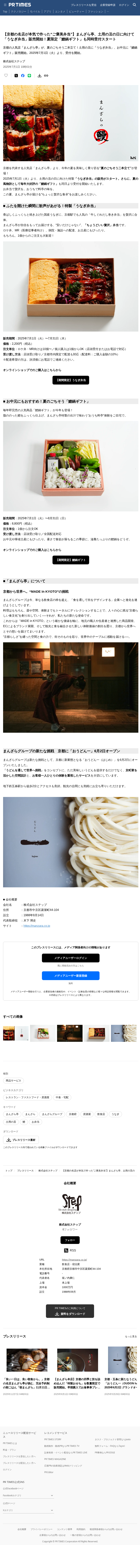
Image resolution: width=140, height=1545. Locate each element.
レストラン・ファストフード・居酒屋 (27, 1097)
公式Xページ (9, 1503)
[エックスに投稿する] (16, 76)
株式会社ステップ (47, 1170)
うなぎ (115, 1114)
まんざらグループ (52, 1114)
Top (5, 11)
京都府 (73, 1114)
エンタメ (60, 11)
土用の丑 (11, 1121)
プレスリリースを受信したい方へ (19, 1456)
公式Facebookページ (13, 1488)
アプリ (47, 11)
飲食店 (101, 1114)
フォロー (70, 1240)
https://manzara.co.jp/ (74, 1259)
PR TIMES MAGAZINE (55, 1459)
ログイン (124, 5)
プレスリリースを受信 (83, 5)
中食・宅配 (62, 1097)
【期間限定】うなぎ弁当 (71, 380)
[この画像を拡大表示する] (16, 1033)
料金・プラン (9, 1449)
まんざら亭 (12, 1114)
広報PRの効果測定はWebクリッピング (63, 1465)
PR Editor (48, 1472)
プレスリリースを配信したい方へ (19, 1462)
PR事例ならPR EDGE (105, 1452)
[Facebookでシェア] (23, 76)
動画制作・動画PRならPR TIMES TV (61, 1446)
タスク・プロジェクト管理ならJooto (113, 1439)
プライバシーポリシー (41, 1529)
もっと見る (131, 1336)
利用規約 (81, 1529)
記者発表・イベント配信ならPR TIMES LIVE (65, 1452)
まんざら (30, 1114)
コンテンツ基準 (64, 1529)
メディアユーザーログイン (70, 957)
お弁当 (35, 1121)
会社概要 (22, 1529)
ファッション (95, 11)
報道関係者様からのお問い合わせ (106, 1529)
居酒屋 (87, 1114)
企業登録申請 (107, 5)
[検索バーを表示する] (134, 4)
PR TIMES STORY (52, 1439)
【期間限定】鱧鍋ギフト (71, 559)
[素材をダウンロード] (39, 76)
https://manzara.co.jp (37, 925)
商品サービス (13, 1080)
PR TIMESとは (10, 1443)
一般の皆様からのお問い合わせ (85, 1535)
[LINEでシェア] (29, 76)
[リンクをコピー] (46, 76)
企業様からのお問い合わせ (52, 1535)
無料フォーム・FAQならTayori (110, 1446)
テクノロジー (18, 11)
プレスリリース (25, 1170)
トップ (8, 1170)
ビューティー (76, 11)
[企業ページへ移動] (70, 1205)
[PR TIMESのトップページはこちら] (20, 5)
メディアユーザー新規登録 (70, 975)
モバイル (35, 11)
